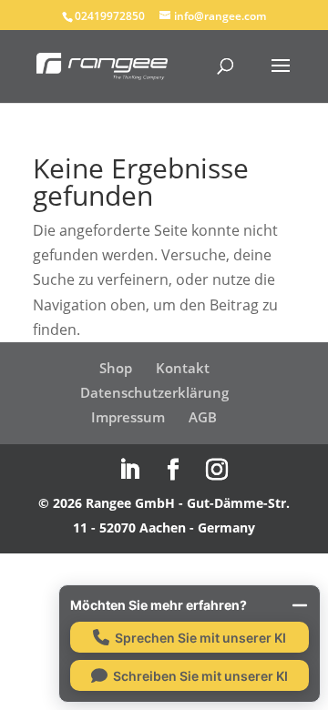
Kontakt (183, 368)
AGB (203, 417)
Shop (115, 368)
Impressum (128, 417)
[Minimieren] (300, 605)
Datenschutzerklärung (154, 392)
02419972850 (110, 16)
